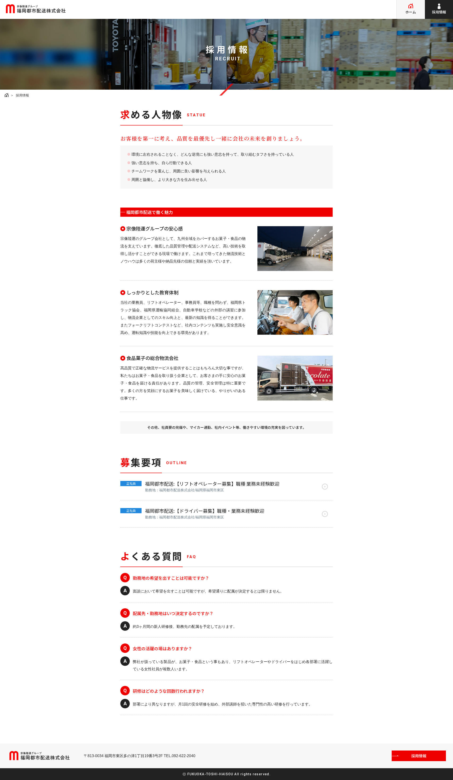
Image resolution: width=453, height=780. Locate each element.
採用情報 (439, 11)
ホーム (410, 11)
